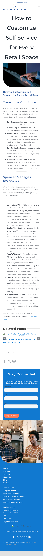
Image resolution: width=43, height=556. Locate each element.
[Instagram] (14, 361)
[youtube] (25, 537)
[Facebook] (4, 361)
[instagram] (21, 537)
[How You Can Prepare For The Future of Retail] (21, 334)
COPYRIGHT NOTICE (9, 544)
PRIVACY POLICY (31, 542)
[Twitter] (9, 361)
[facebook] (13, 537)
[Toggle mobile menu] (39, 7)
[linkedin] (29, 537)
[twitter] (17, 537)
